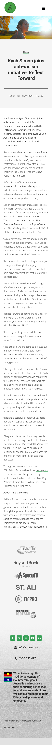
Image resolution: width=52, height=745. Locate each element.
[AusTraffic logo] (26, 547)
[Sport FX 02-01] (26, 573)
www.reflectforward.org (34, 526)
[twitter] (19, 638)
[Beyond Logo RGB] (26, 562)
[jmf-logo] (26, 609)
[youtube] (32, 638)
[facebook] (12, 638)
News (26, 52)
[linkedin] (39, 638)
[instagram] (26, 638)
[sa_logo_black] (26, 586)
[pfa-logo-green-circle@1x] (10, 3)
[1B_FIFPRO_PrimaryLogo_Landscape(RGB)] (26, 596)
